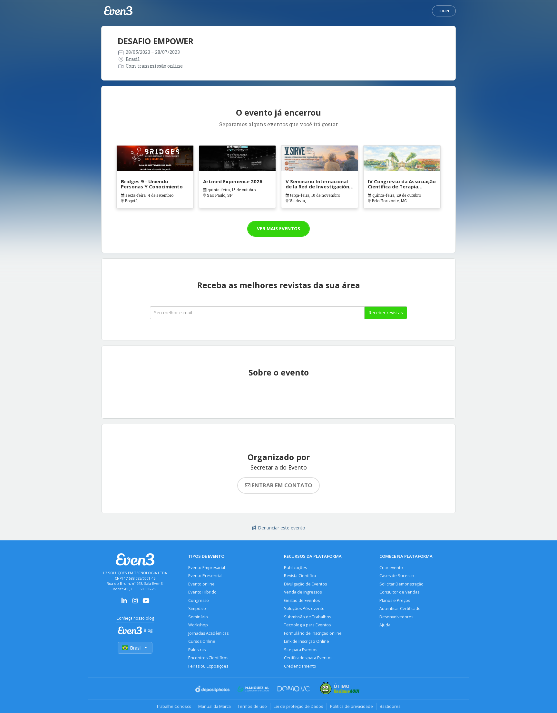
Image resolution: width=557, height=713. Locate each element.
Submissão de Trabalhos (307, 617)
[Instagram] (135, 603)
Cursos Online (201, 641)
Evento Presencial (205, 575)
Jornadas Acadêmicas (208, 633)
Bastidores (390, 706)
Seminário (198, 617)
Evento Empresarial (206, 567)
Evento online (201, 584)
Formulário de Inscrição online (313, 633)
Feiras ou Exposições (208, 666)
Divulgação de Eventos (305, 584)
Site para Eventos (300, 649)
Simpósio (197, 608)
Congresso (198, 600)
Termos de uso (252, 706)
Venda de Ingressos (303, 592)
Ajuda (384, 625)
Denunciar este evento (281, 528)
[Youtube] (146, 603)
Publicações (295, 567)
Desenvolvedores (396, 617)
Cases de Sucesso (396, 575)
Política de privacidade (351, 706)
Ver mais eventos (278, 228)
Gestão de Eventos (302, 600)
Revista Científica (300, 575)
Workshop (198, 625)
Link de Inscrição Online (306, 641)
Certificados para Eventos (308, 658)
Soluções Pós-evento (304, 608)
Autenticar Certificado (400, 608)
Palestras (197, 649)
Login (444, 11)
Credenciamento (300, 666)
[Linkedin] (124, 603)
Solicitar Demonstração (401, 584)
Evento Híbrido (202, 592)
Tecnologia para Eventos (307, 625)
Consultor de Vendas (399, 592)
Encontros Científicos (208, 658)
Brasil (136, 648)
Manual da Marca (214, 706)
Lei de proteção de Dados (298, 706)
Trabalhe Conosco (173, 706)
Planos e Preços (394, 600)
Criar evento (391, 567)
